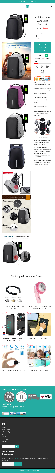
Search (4, 427)
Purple (45, 36)
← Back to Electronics (26, 269)
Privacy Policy (6, 429)
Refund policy (6, 441)
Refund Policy (6, 432)
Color (42, 33)
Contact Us (5, 436)
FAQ (3, 434)
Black (39, 36)
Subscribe (18, 463)
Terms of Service (6, 439)
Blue (45, 38)
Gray (39, 38)
